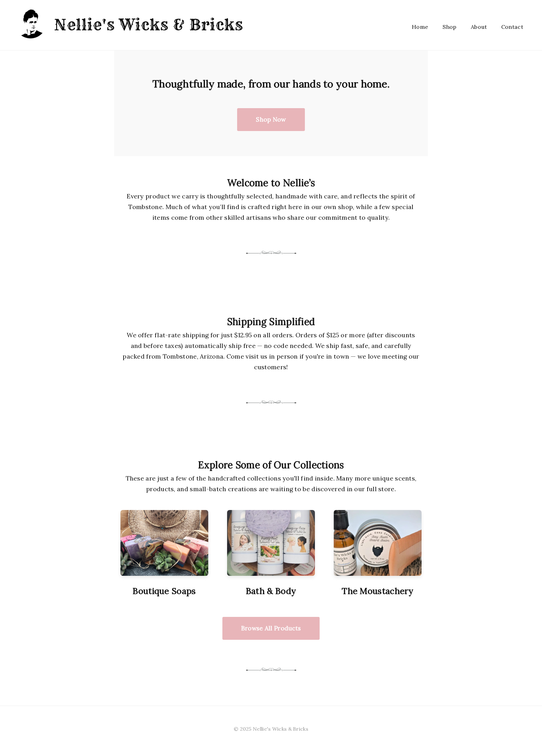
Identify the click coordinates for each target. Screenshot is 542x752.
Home (420, 26)
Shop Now (271, 119)
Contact (512, 26)
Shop (450, 26)
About (479, 26)
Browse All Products (271, 628)
